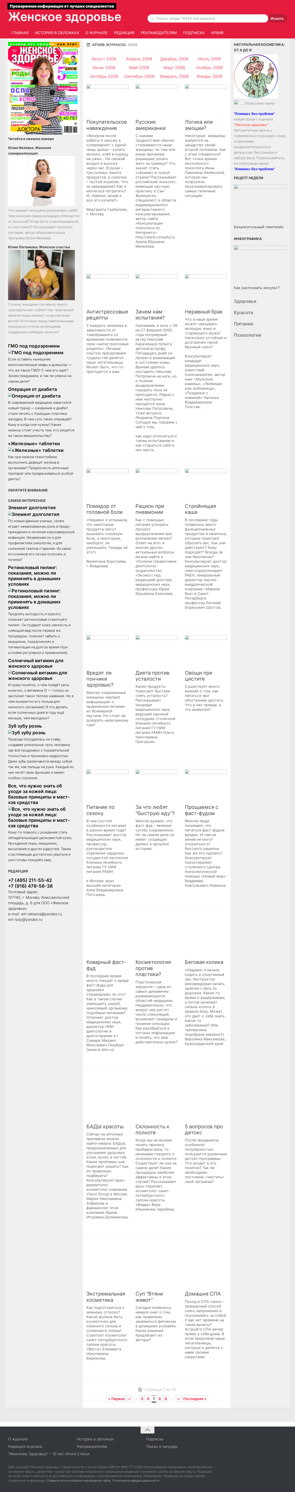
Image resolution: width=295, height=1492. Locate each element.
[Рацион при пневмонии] (157, 483)
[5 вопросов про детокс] (206, 1098)
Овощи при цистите (198, 676)
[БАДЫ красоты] (107, 1098)
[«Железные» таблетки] (41, 450)
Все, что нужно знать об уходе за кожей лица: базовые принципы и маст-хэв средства (39, 794)
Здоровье (245, 301)
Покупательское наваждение (106, 125)
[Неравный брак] (206, 289)
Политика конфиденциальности (135, 1480)
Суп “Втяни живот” (149, 1297)
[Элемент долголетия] (41, 514)
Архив (217, 32)
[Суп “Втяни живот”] (157, 1266)
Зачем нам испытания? (150, 315)
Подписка (194, 32)
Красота (243, 312)
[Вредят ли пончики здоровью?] (107, 650)
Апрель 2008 (139, 58)
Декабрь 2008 (174, 58)
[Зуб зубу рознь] (41, 732)
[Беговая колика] (206, 934)
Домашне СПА (203, 1294)
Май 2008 (139, 67)
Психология (247, 335)
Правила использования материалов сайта (78, 1480)
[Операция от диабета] (41, 396)
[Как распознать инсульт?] (260, 264)
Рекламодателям (159, 32)
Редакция (124, 32)
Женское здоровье (64, 17)
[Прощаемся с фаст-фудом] (206, 784)
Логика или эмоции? (199, 125)
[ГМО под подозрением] (41, 352)
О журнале (97, 32)
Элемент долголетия (32, 507)
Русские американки (150, 125)
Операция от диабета (32, 389)
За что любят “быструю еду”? (155, 810)
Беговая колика (204, 962)
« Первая (116, 1398)
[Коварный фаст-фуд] (107, 934)
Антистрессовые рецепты (107, 315)
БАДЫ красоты (105, 1126)
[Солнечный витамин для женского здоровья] (41, 675)
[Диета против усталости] (157, 650)
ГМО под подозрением (34, 346)
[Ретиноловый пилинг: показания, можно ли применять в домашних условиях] (41, 599)
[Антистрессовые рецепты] (107, 289)
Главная (20, 32)
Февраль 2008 (174, 76)
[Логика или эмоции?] (206, 99)
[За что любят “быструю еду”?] (157, 784)
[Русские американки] (157, 99)
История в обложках (57, 32)
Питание (243, 324)
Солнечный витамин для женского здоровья (35, 663)
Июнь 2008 (104, 67)
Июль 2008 (209, 58)
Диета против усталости (152, 676)
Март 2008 (174, 67)
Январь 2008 (209, 76)
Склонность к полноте (152, 1129)
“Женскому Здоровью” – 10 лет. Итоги (42, 1453)
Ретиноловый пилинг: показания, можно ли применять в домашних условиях (34, 576)
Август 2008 (103, 58)
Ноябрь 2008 (209, 67)
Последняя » (194, 1398)
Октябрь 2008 (104, 76)
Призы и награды (162, 1446)
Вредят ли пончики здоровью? (99, 679)
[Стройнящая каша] (206, 483)
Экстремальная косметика (105, 1297)
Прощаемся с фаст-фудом (201, 810)
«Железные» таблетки (34, 443)
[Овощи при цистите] (206, 650)
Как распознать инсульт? (257, 287)
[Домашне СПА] (206, 1266)
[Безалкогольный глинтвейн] (260, 203)
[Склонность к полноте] (157, 1098)
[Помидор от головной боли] (107, 483)
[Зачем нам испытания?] (157, 289)
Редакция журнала (25, 1446)
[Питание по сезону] (107, 784)
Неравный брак (204, 312)
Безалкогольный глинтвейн (258, 227)
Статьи (83, 1453)
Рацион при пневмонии (150, 509)
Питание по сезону (100, 810)
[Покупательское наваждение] (107, 99)
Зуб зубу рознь (25, 726)
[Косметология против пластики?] (157, 934)
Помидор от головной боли (104, 509)
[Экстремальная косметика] (107, 1266)
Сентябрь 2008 (139, 76)
